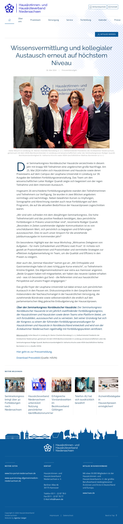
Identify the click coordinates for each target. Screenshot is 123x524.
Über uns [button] (20, 20)
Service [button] (69, 20)
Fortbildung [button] (85, 20)
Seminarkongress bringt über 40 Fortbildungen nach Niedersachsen (14, 403)
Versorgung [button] (53, 20)
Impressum (54, 515)
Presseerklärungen (69, 70)
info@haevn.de (56, 499)
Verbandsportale (99, 7)
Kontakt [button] (114, 7)
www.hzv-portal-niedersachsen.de (20, 473)
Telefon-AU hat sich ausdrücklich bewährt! (84, 399)
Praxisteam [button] (35, 20)
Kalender (103, 20)
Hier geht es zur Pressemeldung (34, 351)
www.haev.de (89, 493)
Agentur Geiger (20, 518)
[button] (116, 515)
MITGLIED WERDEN (108, 34)
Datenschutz (68, 515)
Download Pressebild (28, 357)
